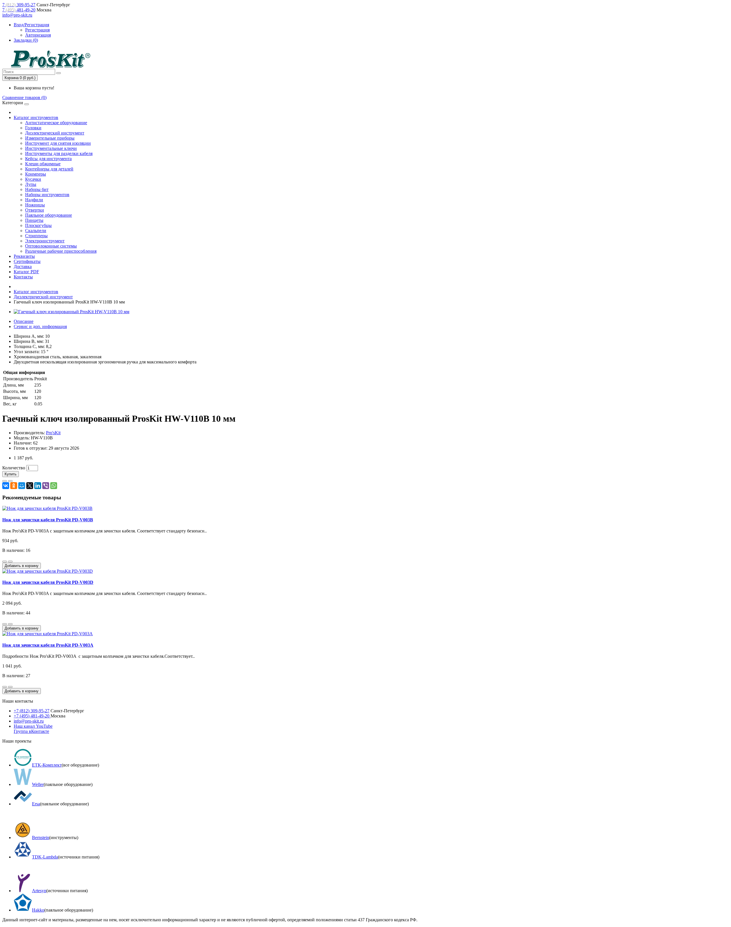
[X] (29, 485)
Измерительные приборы (50, 138)
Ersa (36, 803)
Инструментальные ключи (51, 148)
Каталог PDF (26, 271)
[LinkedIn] (37, 485)
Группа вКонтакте (31, 731)
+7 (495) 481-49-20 (32, 715)
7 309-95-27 (18, 4)
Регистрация (37, 29)
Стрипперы (36, 235)
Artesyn (39, 890)
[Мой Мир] (21, 485)
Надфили (34, 199)
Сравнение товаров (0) (24, 97)
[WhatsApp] (53, 485)
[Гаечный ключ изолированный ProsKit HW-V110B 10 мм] (71, 311)
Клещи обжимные (43, 163)
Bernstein (40, 837)
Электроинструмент (45, 240)
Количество (13, 467)
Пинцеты (34, 220)
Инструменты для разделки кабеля (59, 153)
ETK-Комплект (47, 765)
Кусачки (33, 179)
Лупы (30, 184)
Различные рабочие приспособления (61, 251)
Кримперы (35, 174)
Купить (11, 474)
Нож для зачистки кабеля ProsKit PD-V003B (47, 519)
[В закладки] (4, 481)
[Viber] (45, 485)
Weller (38, 784)
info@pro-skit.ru (17, 15)
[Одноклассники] (13, 485)
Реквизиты (24, 256)
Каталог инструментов (36, 117)
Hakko (38, 910)
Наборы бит (37, 189)
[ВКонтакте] (5, 485)
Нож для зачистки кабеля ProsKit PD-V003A (47, 645)
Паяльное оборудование (48, 215)
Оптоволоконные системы (51, 246)
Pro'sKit (53, 432)
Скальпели (35, 230)
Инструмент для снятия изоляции (58, 143)
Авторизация (38, 35)
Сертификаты (27, 261)
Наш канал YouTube (33, 726)
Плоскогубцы (38, 225)
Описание (23, 321)
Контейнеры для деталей (49, 168)
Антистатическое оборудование (56, 122)
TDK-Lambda (45, 856)
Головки (33, 127)
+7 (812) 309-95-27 (31, 710)
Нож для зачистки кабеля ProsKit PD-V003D (47, 582)
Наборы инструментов (47, 194)
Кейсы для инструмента (48, 158)
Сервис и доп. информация (40, 326)
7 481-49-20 (18, 9)
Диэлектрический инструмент (54, 132)
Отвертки (34, 210)
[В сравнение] (10, 481)
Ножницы (35, 204)
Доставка (23, 266)
